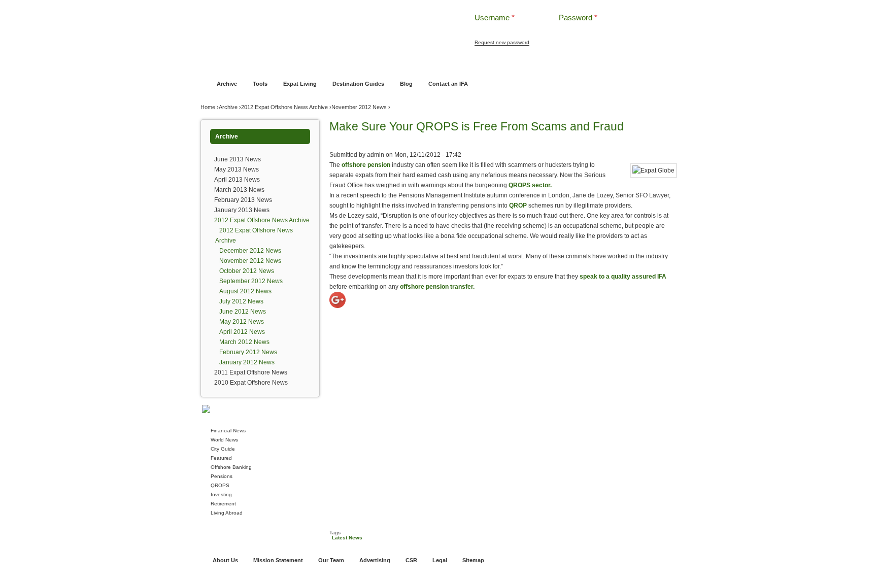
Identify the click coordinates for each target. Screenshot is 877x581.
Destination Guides (358, 84)
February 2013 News (243, 199)
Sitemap (473, 560)
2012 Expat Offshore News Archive (284, 107)
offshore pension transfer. (437, 286)
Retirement (223, 503)
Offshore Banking (306, 64)
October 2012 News (246, 271)
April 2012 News (242, 331)
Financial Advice (252, 64)
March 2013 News (239, 189)
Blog (406, 84)
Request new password (502, 42)
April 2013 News (237, 179)
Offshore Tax (567, 64)
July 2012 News (241, 301)
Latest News (347, 537)
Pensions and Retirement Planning (384, 64)
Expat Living (300, 84)
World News (224, 439)
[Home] (321, 25)
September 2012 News (251, 281)
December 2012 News (250, 250)
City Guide (223, 449)
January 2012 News (247, 362)
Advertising (374, 560)
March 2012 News (244, 342)
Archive (227, 84)
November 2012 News (359, 107)
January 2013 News (241, 210)
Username (495, 17)
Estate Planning (521, 64)
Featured (221, 458)
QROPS (220, 485)
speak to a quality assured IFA (623, 276)
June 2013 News (237, 159)
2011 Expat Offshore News (250, 372)
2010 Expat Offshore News (251, 382)
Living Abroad (227, 513)
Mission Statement (278, 560)
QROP (518, 205)
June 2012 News (242, 311)
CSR (411, 560)
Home (215, 64)
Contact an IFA (448, 84)
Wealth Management (465, 64)
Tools (260, 84)
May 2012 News (241, 321)
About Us (225, 560)
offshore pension (366, 164)
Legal (439, 560)
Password (578, 17)
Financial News (228, 430)
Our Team (331, 560)
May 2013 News (236, 169)
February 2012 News (248, 352)
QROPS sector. (530, 185)
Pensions (221, 476)
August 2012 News (245, 291)
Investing (221, 494)
